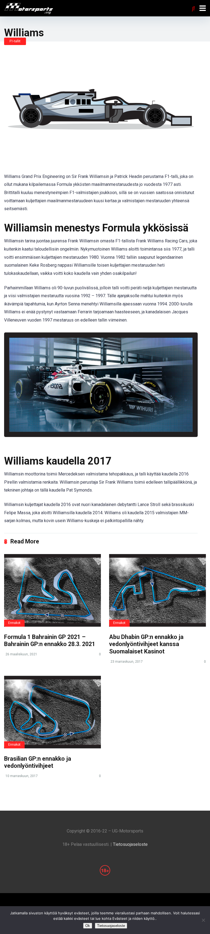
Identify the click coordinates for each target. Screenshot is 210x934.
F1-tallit (15, 41)
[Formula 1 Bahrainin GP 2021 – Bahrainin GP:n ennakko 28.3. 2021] (52, 590)
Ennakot (14, 623)
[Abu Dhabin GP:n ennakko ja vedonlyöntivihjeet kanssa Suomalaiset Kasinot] (157, 590)
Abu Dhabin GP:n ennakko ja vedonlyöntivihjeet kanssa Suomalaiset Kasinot (146, 644)
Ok (87, 926)
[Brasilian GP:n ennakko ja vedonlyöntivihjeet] (52, 712)
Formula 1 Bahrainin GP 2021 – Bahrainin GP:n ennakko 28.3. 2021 (49, 640)
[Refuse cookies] (203, 920)
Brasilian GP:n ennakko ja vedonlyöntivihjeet (37, 762)
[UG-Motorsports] (28, 7)
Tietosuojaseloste (130, 844)
